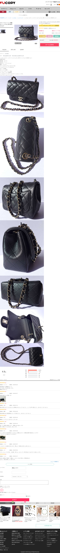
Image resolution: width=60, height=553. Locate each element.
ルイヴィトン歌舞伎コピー (52, 540)
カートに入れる (49, 44)
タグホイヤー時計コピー (28, 536)
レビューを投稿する (55, 461)
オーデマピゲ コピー (27, 540)
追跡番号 (22, 49)
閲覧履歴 (52, 503)
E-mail (1, 471)
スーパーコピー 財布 (39, 540)
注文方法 (2, 535)
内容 (1, 479)
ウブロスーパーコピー (27, 535)
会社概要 (2, 533)
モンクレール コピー (39, 533)
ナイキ (30, 8)
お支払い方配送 (3, 538)
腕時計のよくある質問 (16, 535)
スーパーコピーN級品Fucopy (53, 1)
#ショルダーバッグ (7, 55)
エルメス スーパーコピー (40, 535)
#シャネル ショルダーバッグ (18, 55)
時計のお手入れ (15, 538)
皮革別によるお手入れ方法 (17, 540)
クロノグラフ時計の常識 (16, 536)
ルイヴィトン (4, 8)
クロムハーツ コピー (39, 538)
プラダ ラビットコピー (51, 542)
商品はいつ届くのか (4, 549)
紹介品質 (2, 542)
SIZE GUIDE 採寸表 (15, 542)
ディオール (38, 8)
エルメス (21, 8)
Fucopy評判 (49, 544)
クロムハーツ (13, 8)
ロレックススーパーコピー (28, 533)
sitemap (13, 544)
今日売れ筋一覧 (48, 525)
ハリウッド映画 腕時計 (51, 538)
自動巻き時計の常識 (16, 533)
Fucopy (29, 551)
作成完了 (14, 499)
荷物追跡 (2, 536)
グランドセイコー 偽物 (27, 542)
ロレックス (47, 8)
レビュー (22, 503)
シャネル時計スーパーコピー (29, 544)
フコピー (48, 546)
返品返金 (2, 544)
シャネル (6, 53)
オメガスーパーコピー (27, 538)
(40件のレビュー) (52, 28)
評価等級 (2, 476)
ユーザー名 (2, 467)
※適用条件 (57, 25)
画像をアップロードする (5, 486)
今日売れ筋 (7, 503)
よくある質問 (2, 546)
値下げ (37, 503)
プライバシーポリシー (4, 548)
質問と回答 (13, 49)
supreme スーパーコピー (52, 533)
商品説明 (4, 49)
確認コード (2, 494)
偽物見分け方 (2, 540)
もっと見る (30, 464)
